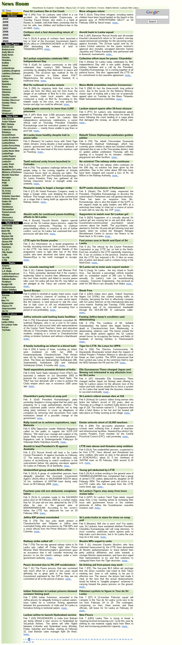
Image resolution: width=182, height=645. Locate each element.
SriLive (5, 327)
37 (117, 639)
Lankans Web (126, 8)
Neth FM (5, 231)
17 (60, 639)
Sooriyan (6, 247)
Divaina (6, 57)
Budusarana (8, 49)
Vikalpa (5, 215)
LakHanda (7, 225)
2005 (5, 34)
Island (5, 65)
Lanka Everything (11, 145)
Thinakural (7, 108)
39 (123, 639)
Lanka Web (7, 167)
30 (97, 639)
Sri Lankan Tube (9, 324)
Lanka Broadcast (10, 274)
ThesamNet (8, 209)
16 (58, 639)
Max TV (5, 300)
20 (69, 639)
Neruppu (6, 177)
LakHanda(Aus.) (10, 276)
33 (106, 639)
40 (126, 639)
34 (109, 639)
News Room (12, 13)
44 (27, 642)
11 (43, 639)
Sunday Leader (9, 97)
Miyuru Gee (71, 8)
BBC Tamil (7, 127)
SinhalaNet (7, 188)
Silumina (6, 92)
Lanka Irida (7, 79)
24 (80, 639)
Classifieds (60, 8)
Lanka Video (7, 322)
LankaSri (6, 161)
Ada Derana (8, 119)
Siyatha (6, 95)
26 (86, 639)
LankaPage (7, 153)
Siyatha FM (7, 244)
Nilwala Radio (9, 279)
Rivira (5, 87)
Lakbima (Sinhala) (11, 73)
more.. (37, 28)
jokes (136, 8)
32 (103, 639)
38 (120, 639)
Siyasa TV (7, 306)
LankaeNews (8, 143)
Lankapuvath (8, 159)
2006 (5, 31)
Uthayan (6, 111)
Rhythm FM (7, 236)
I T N (3, 298)
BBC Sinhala (7, 124)
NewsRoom (38, 8)
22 (75, 639)
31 (100, 639)
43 (24, 642)
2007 (5, 28)
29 (94, 639)
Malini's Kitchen (112, 8)
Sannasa (6, 89)
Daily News (7, 55)
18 (63, 639)
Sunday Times (9, 103)
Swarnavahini (9, 308)
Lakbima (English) (11, 71)
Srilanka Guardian (11, 196)
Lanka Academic (10, 137)
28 (92, 639)
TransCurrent (8, 212)
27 (89, 639)
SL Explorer (49, 8)
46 (33, 642)
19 (66, 639)
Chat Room (91, 8)
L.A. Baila (7, 271)
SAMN (5, 185)
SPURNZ (6, 193)
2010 (5, 18)
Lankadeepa (8, 68)
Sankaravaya (8, 287)
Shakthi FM (7, 239)
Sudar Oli (6, 201)
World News (8, 220)
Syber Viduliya (9, 290)
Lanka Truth (8, 164)
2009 (5, 22)
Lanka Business (10, 140)
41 (129, 639)
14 (52, 639)
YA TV (5, 311)
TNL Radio (7, 252)
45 (30, 642)
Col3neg (5, 316)
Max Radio (6, 228)
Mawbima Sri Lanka (12, 169)
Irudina (5, 63)
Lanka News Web (10, 151)
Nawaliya (6, 84)
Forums (101, 8)
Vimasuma (7, 217)
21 (72, 639)
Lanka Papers (9, 156)
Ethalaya (6, 132)
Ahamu (5, 266)
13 (49, 639)
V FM (4, 255)
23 (77, 639)
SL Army (6, 191)
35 (112, 639)
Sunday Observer (11, 100)
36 (114, 639)
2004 (5, 38)
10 (41, 639)
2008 (5, 25)
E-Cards (81, 8)
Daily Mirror (8, 52)
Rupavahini (7, 303)
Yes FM (5, 257)
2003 (5, 41)
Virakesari (7, 113)
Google (5, 319)
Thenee (5, 105)
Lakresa (5, 76)
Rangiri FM (6, 284)
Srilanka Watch (9, 199)
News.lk (6, 180)
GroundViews (8, 135)
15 (55, 639)
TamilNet (6, 204)
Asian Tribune (9, 121)
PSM (4, 183)
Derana (5, 295)
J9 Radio (6, 268)
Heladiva (6, 60)
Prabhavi (6, 282)
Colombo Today (10, 129)
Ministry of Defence (12, 172)
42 (131, 639)
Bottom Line (8, 47)
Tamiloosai (7, 207)
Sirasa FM (7, 241)
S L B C (5, 249)
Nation (5, 81)
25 (83, 639)
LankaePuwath (9, 148)
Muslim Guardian (10, 175)
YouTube (6, 330)
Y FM (4, 260)
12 (46, 639)
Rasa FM (6, 233)
